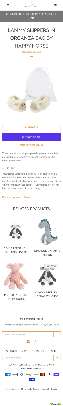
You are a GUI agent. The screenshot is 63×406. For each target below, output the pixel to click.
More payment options (31, 145)
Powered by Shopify (49, 389)
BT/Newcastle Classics (30, 389)
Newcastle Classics (31, 52)
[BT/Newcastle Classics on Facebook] (29, 342)
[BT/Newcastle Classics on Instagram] (34, 342)
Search (12, 365)
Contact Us (24, 365)
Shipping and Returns (43, 365)
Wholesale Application (32, 368)
